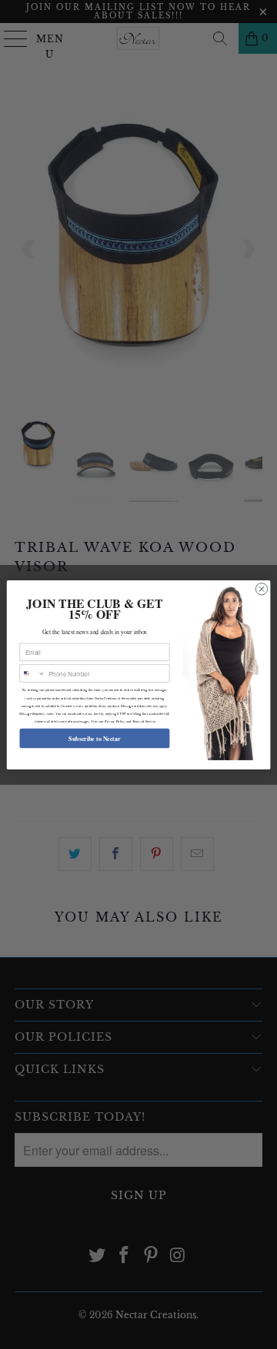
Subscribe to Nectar (94, 737)
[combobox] (32, 672)
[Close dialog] (261, 588)
